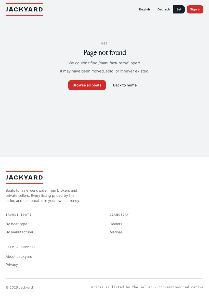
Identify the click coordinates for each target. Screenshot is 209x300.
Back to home (125, 85)
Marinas (116, 232)
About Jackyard (19, 256)
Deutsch (164, 9)
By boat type (16, 224)
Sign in (195, 9)
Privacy (12, 264)
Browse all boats (87, 85)
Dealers (116, 224)
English (144, 9)
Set (178, 9)
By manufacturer (19, 232)
